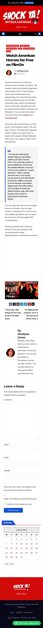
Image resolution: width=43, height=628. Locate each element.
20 (36, 548)
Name (7, 445)
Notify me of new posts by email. (19, 504)
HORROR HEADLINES (12, 45)
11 (26, 544)
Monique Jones (23, 71)
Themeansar (21, 607)
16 (17, 548)
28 (6, 557)
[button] (36, 34)
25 (26, 553)
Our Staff (19, 612)
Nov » (12, 564)
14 (6, 548)
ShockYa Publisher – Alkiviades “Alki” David (21, 618)
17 (21, 548)
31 (21, 557)
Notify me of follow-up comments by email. (20, 499)
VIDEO (8, 51)
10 (21, 544)
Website (7, 471)
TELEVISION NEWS (29, 48)
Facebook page (11, 118)
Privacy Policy (28, 612)
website (26, 115)
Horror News (24, 45)
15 (11, 548)
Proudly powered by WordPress (15, 604)
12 (32, 544)
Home (12, 612)
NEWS (20, 48)
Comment (8, 400)
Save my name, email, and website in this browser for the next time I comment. (20, 488)
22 (11, 553)
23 (17, 553)
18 (26, 548)
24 (21, 553)
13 (36, 544)
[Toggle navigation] (20, 33)
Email (6, 458)
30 (17, 557)
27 (36, 553)
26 (32, 553)
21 (6, 553)
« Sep (6, 564)
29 (11, 557)
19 (32, 548)
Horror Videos (11, 48)
